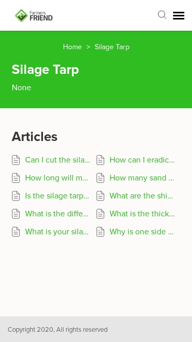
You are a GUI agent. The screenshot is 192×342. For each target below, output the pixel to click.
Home (73, 47)
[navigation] (178, 15)
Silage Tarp (112, 47)
